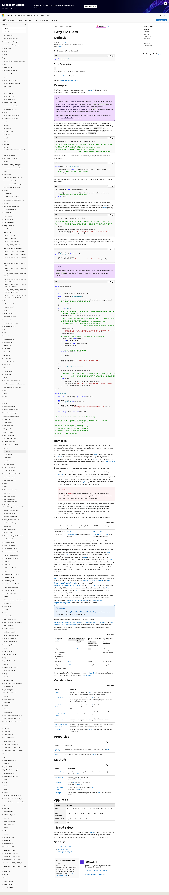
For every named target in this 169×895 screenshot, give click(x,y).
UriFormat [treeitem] (6, 818)
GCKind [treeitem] (6, 310)
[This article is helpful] (158, 54)
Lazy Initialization (86, 675)
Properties (147, 38)
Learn (56, 26)
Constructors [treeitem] (8, 454)
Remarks (146, 34)
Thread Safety (148, 45)
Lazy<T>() (69, 531)
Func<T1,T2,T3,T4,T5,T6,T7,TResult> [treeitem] (14, 251)
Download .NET (161, 20)
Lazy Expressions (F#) (65, 852)
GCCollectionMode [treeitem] (9, 304)
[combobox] (14, 28)
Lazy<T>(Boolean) (72, 534)
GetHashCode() (59, 777)
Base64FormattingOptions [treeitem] (11, 45)
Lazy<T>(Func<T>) (77, 102)
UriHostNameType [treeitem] (9, 824)
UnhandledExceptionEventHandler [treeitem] (14, 802)
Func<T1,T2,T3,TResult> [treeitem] (10, 238)
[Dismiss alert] (165, 3)
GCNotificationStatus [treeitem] (10, 316)
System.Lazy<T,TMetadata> (69, 80)
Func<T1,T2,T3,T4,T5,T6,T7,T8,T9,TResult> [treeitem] (15, 259)
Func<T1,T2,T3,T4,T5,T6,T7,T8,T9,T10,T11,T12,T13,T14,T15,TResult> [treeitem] (15, 291)
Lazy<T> (91, 90)
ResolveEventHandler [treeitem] (10, 632)
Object (65, 76)
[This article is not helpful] (160, 54)
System (64, 42)
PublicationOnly (72, 665)
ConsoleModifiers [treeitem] (9, 96)
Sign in (165, 15)
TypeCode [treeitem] (6, 763)
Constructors (147, 36)
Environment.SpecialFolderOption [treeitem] (13, 184)
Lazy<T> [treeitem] (7, 451)
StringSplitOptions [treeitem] (9, 686)
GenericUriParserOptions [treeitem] (11, 323)
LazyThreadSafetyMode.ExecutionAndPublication (73, 109)
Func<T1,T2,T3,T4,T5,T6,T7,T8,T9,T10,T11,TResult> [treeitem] (15, 269)
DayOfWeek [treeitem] (7, 135)
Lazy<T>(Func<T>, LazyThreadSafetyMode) (73, 107)
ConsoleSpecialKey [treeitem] (9, 99)
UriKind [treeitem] (6, 827)
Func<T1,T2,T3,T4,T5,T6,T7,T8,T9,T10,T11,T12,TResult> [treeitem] (15, 275)
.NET (61, 26)
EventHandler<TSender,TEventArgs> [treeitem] (14, 200)
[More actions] (113, 26)
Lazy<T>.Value (110, 462)
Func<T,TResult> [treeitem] (8, 232)
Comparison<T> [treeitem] (8, 74)
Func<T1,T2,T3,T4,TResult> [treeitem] (11, 241)
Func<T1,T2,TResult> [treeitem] (9, 235)
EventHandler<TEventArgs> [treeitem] (12, 197)
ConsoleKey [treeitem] (7, 90)
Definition (147, 29)
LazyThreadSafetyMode (65, 847)
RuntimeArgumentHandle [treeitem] (11, 635)
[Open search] (160, 15)
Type (74, 782)
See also (146, 48)
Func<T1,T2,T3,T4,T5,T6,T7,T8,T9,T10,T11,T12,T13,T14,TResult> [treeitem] (15, 286)
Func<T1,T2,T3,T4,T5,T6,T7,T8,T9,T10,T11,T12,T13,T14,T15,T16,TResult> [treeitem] (15, 296)
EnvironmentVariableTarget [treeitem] (12, 187)
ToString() (58, 793)
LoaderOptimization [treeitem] (9, 470)
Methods (146, 41)
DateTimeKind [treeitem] (8, 128)
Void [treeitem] (5, 878)
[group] (84, 360)
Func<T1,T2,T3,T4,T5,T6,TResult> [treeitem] (13, 248)
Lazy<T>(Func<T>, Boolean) (67, 104)
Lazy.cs (61, 46)
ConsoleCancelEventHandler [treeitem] (12, 83)
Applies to (147, 43)
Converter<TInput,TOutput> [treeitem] (12, 115)
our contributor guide (65, 874)
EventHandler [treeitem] (8, 193)
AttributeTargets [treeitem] (8, 35)
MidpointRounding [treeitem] (9, 513)
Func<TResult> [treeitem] (8, 229)
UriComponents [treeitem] (8, 811)
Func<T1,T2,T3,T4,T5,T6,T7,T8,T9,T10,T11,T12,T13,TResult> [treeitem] (15, 280)
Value (105, 208)
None (69, 661)
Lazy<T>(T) (58, 729)
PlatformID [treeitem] (7, 597)
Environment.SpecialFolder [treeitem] (11, 181)
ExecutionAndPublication (75, 649)
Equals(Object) (59, 772)
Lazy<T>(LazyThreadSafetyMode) (93, 581)
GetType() (58, 782)
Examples (146, 32)
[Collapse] (25, 24)
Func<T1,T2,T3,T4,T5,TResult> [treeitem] (12, 245)
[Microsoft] (3, 15)
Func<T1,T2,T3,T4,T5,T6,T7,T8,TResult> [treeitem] (15, 254)
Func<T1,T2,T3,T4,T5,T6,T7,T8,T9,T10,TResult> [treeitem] (15, 264)
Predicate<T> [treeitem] (7, 603)
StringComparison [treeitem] (9, 680)
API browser (68, 26)
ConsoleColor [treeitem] (7, 87)
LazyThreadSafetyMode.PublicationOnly (67, 585)
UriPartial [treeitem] (6, 834)
